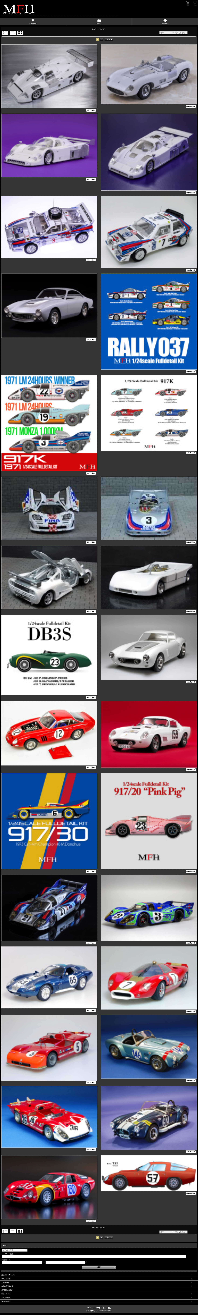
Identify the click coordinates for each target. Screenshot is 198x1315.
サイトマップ (5, 1294)
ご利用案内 (5, 1282)
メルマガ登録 (5, 1297)
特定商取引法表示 (7, 1286)
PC (109, 1308)
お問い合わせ (5, 1301)
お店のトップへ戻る (8, 1275)
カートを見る (5, 1278)
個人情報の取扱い (7, 1290)
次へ (108, 39)
